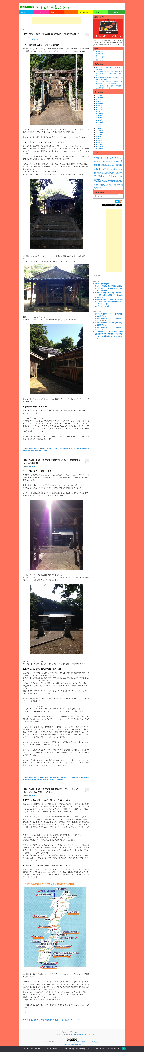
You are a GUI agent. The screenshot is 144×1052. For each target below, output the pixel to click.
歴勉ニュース (100, 60)
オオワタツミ (56, 778)
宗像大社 (103, 173)
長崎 (36, 451)
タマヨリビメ (65, 778)
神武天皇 (45, 780)
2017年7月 (99, 110)
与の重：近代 (100, 52)
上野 (104, 161)
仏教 (102, 165)
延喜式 (50, 1020)
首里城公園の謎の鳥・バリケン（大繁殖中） (109, 314)
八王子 (116, 165)
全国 (113, 165)
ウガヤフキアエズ (47, 778)
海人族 (31, 780)
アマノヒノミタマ (60, 449)
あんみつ (96, 161)
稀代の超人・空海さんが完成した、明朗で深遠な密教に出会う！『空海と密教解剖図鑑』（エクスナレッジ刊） (109, 301)
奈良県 (99, 173)
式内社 (55, 1020)
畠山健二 (109, 184)
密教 (107, 173)
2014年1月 (99, 128)
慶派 (118, 173)
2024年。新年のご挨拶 (102, 306)
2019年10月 (99, 97)
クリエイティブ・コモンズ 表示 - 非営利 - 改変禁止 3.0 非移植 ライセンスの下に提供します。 (78, 1042)
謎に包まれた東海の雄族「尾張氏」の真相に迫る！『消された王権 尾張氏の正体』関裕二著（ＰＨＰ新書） (109, 288)
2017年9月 (99, 105)
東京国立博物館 (106, 180)
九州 (78, 449)
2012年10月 (99, 149)
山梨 (113, 173)
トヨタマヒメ (73, 778)
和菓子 (99, 168)
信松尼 (106, 165)
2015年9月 (99, 116)
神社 (66, 1020)
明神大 (59, 1020)
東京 (97, 180)
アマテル (51, 449)
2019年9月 (99, 99)
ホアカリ (73, 449)
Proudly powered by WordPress (72, 1044)
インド (100, 161)
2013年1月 (99, 144)
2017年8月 (99, 108)
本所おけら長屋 (107, 175)
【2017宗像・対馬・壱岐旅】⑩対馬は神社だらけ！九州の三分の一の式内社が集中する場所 (51, 790)
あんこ (118, 157)
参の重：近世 (100, 54)
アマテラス (45, 449)
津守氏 (28, 451)
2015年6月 (99, 118)
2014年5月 (99, 126)
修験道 (109, 165)
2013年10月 (99, 132)
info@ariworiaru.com (80, 1034)
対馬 (85, 449)
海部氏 (32, 451)
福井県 (119, 185)
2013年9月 (99, 134)
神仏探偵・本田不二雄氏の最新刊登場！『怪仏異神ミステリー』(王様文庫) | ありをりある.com (109, 334)
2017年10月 (99, 103)
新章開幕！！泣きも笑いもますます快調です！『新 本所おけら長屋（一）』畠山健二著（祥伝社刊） (109, 295)
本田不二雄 (118, 176)
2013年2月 (99, 142)
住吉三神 (83, 778)
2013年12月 (99, 130)
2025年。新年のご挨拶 (102, 284)
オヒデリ (67, 449)
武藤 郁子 (100, 316)
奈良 (114, 169)
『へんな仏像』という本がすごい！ (106, 332)
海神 (35, 780)
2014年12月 (99, 122)
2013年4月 (99, 140)
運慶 (97, 188)
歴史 (96, 185)
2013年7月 (99, 136)
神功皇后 (39, 780)
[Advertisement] (56, 20)
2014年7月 (99, 124)
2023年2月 (99, 95)
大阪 (110, 169)
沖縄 (103, 184)
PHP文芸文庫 (98, 158)
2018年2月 (99, 101)
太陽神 (82, 449)
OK (124, 1049)
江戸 (99, 185)
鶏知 (53, 780)
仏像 (98, 164)
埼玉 (106, 168)
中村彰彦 (109, 161)
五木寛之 (118, 161)
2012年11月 (99, 146)
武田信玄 (115, 181)
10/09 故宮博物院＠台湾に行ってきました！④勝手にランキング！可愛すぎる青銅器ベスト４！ (109, 73)
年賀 (116, 173)
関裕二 (101, 188)
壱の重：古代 (32, 449)
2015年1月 (99, 120)
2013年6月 (99, 138)
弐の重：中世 (100, 58)
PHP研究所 (108, 157)
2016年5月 (99, 112)
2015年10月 (99, 114)
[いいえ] (141, 1049)
